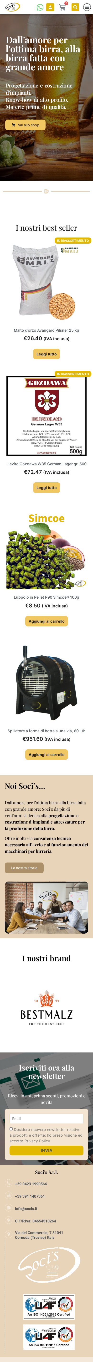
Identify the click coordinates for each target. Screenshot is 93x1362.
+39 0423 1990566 (31, 1184)
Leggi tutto (46, 354)
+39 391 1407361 (30, 1196)
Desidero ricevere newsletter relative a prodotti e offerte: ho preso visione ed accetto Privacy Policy (46, 1135)
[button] (75, 7)
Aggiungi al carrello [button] (47, 621)
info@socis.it (26, 1209)
